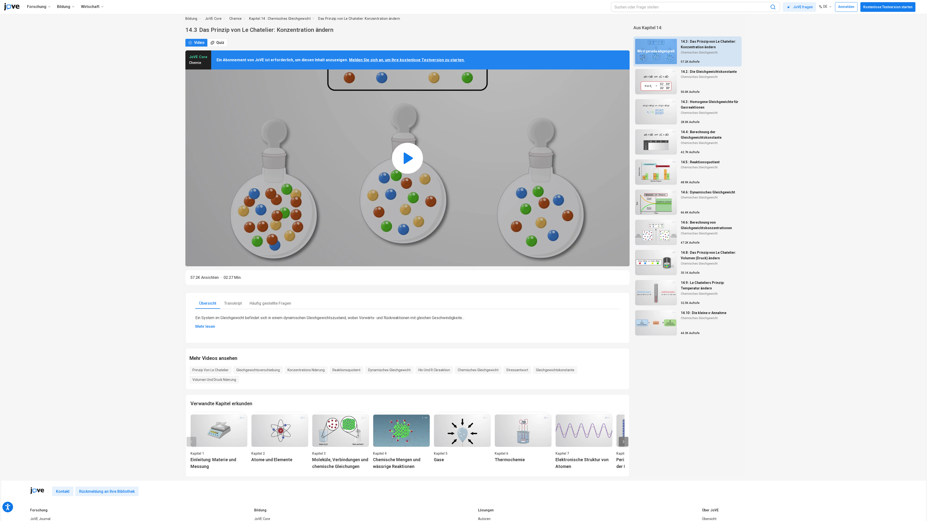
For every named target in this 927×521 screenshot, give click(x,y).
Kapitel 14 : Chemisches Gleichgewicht (280, 19)
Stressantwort (517, 370)
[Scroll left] (191, 441)
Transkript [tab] (233, 303)
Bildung (191, 19)
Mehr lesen (205, 326)
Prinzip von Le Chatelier (210, 370)
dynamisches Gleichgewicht (389, 370)
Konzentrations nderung (306, 370)
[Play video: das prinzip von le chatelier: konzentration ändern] (407, 158)
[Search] (773, 7)
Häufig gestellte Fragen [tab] (270, 303)
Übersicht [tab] (207, 303)
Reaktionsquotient (346, 370)
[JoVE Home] (12, 7)
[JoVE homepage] (37, 490)
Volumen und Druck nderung (214, 380)
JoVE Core (213, 19)
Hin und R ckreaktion (434, 370)
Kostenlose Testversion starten (888, 7)
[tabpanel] (407, 322)
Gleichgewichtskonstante (555, 370)
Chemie (235, 19)
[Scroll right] (623, 441)
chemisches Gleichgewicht (478, 370)
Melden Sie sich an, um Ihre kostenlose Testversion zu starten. (407, 60)
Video (199, 42)
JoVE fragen (803, 7)
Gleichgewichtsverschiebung (258, 370)
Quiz (220, 42)
